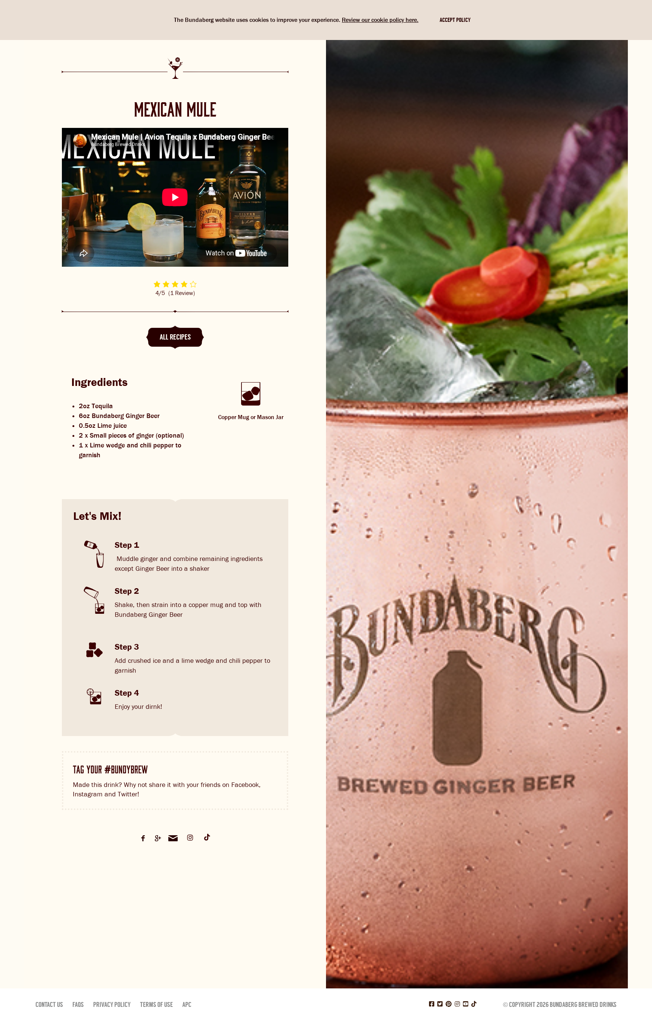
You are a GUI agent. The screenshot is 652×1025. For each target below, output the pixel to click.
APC (186, 1005)
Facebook (143, 838)
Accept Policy (455, 20)
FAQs (78, 1005)
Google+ (158, 838)
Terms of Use (156, 1005)
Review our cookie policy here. (380, 20)
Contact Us (49, 1005)
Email (173, 838)
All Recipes (175, 337)
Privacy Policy (112, 1005)
